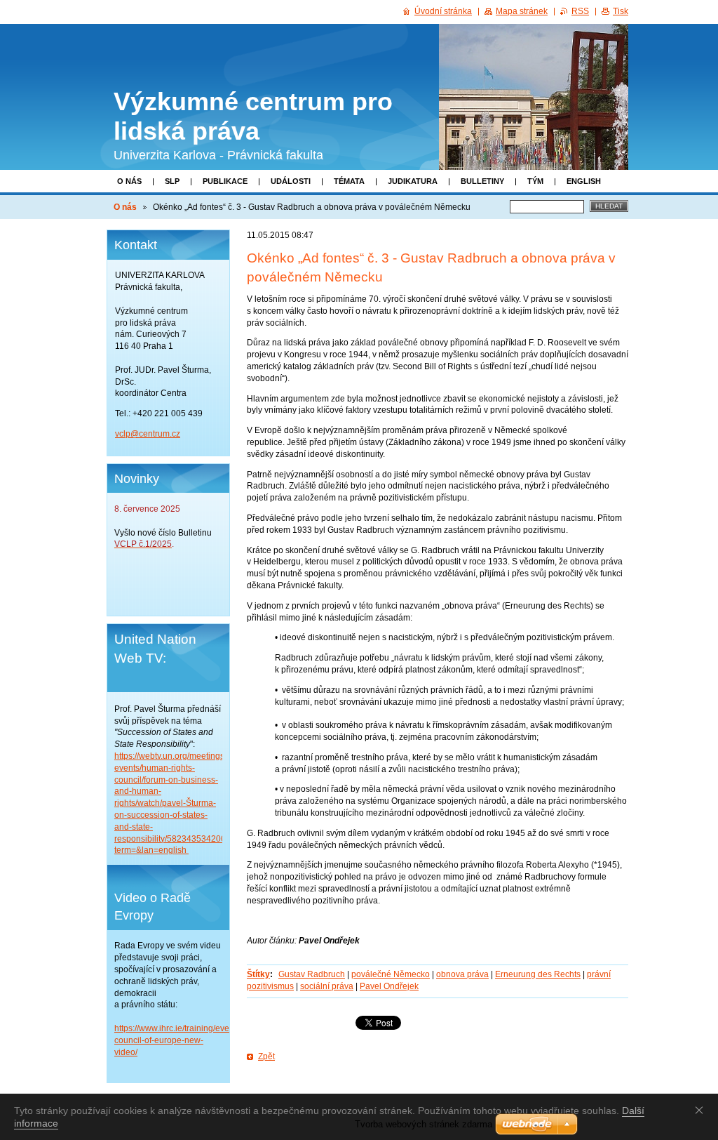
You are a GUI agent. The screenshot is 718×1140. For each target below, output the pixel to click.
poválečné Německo (390, 974)
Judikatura (413, 181)
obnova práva (462, 974)
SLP (172, 181)
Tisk (620, 11)
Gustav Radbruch (311, 974)
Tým (535, 181)
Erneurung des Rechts (538, 974)
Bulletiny (482, 181)
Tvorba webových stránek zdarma (423, 1124)
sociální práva (326, 986)
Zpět (266, 1056)
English (584, 181)
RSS (580, 11)
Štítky (258, 974)
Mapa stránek (522, 11)
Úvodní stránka (443, 11)
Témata (349, 181)
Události (291, 181)
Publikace (225, 181)
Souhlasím (702, 1110)
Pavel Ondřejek (389, 986)
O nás (129, 181)
